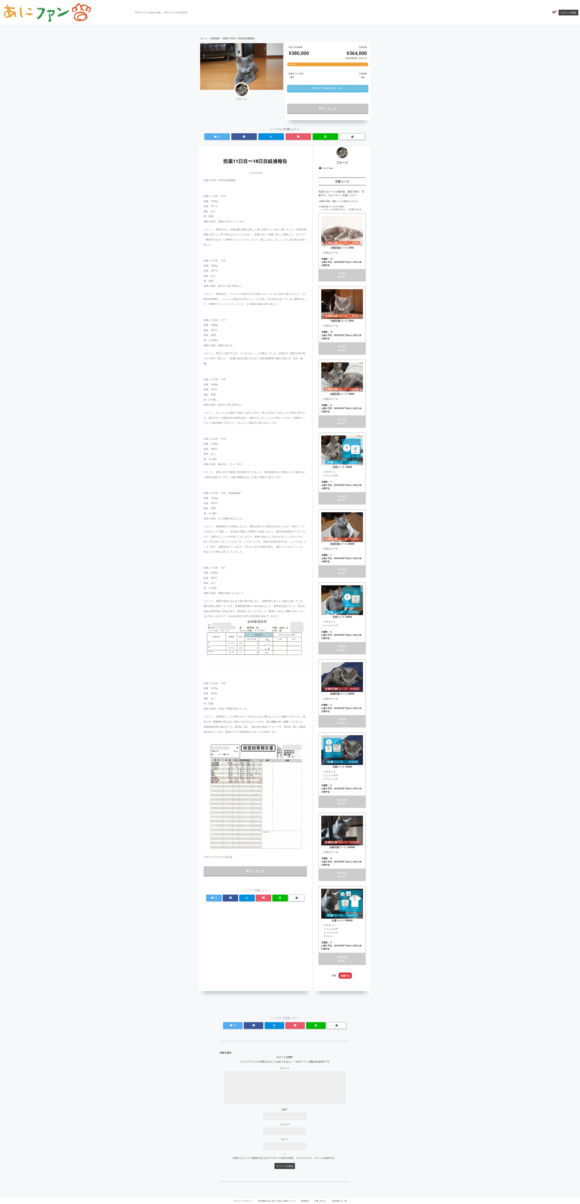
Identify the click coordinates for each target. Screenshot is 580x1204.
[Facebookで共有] (244, 136)
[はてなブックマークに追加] (271, 136)
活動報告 (215, 38)
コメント (285, 1068)
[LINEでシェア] (325, 136)
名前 (284, 1109)
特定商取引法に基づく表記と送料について (277, 1200)
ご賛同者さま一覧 (339, 1200)
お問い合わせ (320, 1200)
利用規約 (305, 1200)
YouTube (328, 168)
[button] (327, 88)
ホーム (203, 38)
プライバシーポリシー (243, 1200)
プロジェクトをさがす (175, 12)
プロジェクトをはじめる (147, 12)
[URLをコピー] (352, 136)
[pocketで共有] (298, 136)
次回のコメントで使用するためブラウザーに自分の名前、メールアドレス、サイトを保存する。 (285, 1158)
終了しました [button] (328, 108)
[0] (553, 12)
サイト (284, 1139)
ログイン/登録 (568, 12)
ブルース (342, 162)
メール (284, 1124)
